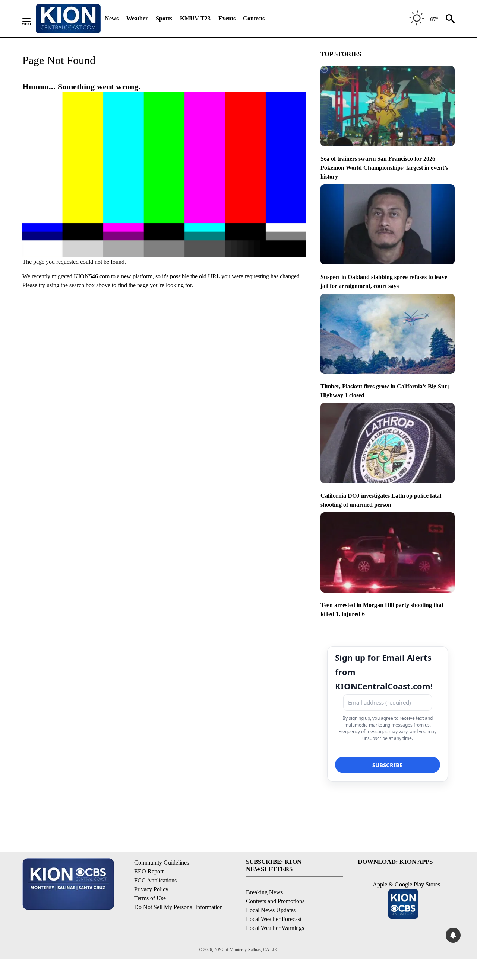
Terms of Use (150, 898)
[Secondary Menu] (32, 19)
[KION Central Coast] (68, 18)
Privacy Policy (151, 889)
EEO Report (149, 871)
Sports (164, 18)
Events (227, 18)
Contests (254, 18)
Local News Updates (271, 910)
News (112, 18)
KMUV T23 (195, 18)
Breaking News (264, 892)
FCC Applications (155, 880)
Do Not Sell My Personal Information (178, 907)
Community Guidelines (161, 862)
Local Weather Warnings (275, 928)
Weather (137, 18)
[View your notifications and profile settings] (453, 935)
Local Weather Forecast (273, 919)
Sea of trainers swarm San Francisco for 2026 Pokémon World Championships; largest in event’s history (384, 167)
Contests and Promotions (275, 901)
